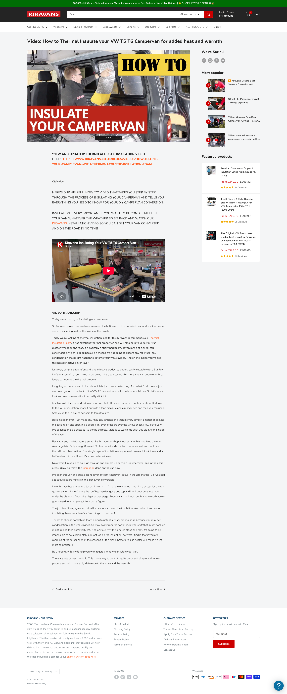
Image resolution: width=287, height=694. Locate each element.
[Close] (181, 315)
